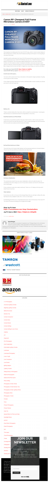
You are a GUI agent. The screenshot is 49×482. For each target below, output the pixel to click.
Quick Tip (6, 411)
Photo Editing (7, 380)
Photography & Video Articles (10, 383)
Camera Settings (7, 326)
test (5, 429)
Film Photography (8, 341)
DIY (5, 335)
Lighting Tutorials (8, 368)
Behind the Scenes (8, 310)
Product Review (7, 408)
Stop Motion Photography (9, 423)
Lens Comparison (8, 359)
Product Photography (9, 405)
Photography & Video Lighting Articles (12, 389)
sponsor (6, 420)
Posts (5, 402)
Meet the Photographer (9, 374)
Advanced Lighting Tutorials (10, 304)
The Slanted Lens (24, 5)
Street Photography (8, 426)
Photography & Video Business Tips (12, 386)
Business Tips (7, 313)
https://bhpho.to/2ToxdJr (24, 70)
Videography (7, 444)
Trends (5, 438)
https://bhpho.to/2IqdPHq (25, 69)
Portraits (6, 399)
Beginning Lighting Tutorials (10, 307)
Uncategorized (7, 441)
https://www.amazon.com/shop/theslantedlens (21, 209)
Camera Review (7, 323)
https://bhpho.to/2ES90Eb (27, 212)
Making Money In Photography (10, 371)
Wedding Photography (9, 447)
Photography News (8, 392)
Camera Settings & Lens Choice (11, 329)
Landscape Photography (9, 353)
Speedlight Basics (8, 417)
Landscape (6, 350)
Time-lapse (6, 432)
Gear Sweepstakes (8, 344)
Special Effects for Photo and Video (12, 414)
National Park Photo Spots (10, 377)
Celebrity (6, 332)
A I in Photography (8, 301)
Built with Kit (25, 477)
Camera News (11, 216)
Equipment (6, 338)
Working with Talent (8, 453)
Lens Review (7, 362)
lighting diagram (7, 365)
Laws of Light (7, 356)
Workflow (6, 450)
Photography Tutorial (8, 395)
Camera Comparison (8, 316)
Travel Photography (8, 435)
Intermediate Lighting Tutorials (10, 347)
